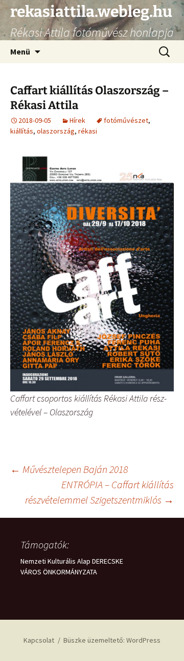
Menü (20, 51)
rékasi (87, 131)
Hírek (77, 120)
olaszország (56, 131)
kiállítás (21, 131)
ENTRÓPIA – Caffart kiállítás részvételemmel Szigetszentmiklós (99, 492)
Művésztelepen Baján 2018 (69, 469)
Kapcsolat (39, 640)
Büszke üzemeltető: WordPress (111, 640)
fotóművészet (126, 120)
